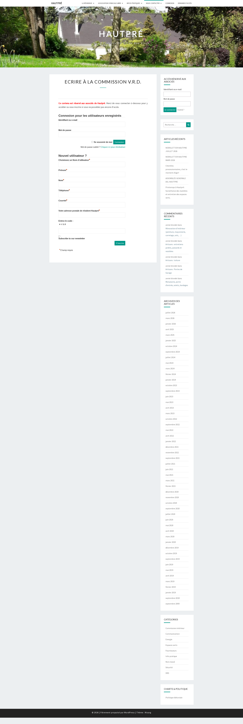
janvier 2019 (171, 592)
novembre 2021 (172, 452)
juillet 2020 (170, 514)
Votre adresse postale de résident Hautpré (79, 211)
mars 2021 (170, 480)
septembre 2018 (173, 598)
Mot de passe (64, 130)
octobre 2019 (171, 553)
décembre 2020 (172, 491)
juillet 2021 (170, 463)
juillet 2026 (170, 312)
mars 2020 (170, 536)
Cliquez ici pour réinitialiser (113, 147)
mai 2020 (169, 525)
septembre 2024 (173, 351)
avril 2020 (170, 531)
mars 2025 (170, 335)
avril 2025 (170, 329)
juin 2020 (169, 519)
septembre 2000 (173, 603)
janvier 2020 (171, 542)
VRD (167, 673)
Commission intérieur (175, 628)
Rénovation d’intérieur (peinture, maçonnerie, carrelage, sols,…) (176, 232)
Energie (169, 639)
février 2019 (171, 587)
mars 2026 (170, 318)
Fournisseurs (171, 650)
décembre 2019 (172, 547)
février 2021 (171, 486)
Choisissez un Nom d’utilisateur (74, 160)
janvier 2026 (171, 323)
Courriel (62, 201)
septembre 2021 (173, 458)
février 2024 (171, 374)
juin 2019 (169, 564)
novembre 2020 (172, 497)
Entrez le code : (65, 221)
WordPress (129, 712)
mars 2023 (170, 413)
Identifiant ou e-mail (67, 120)
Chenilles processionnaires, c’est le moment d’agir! (176, 169)
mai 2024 (169, 363)
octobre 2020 (171, 503)
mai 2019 (169, 570)
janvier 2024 (171, 379)
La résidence (87, 3)
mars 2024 (170, 368)
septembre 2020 (173, 508)
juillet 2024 (170, 357)
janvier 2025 (171, 340)
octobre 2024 (171, 346)
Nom (61, 180)
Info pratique (171, 656)
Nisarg (148, 712)
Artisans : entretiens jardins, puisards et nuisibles (174, 247)
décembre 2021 (172, 447)
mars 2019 (170, 581)
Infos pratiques (133, 3)
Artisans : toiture (173, 260)
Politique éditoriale (174, 697)
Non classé (170, 662)
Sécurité (169, 667)
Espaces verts (171, 645)
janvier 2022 (171, 441)
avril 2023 (170, 407)
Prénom (62, 170)
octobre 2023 (171, 385)
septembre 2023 (173, 391)
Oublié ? (180, 109)
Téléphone (64, 190)
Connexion (169, 3)
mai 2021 (169, 475)
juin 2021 (169, 469)
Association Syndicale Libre (109, 3)
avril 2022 (170, 435)
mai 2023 (169, 402)
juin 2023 (169, 396)
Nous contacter (153, 3)
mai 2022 (169, 430)
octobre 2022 (171, 419)
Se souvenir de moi (103, 142)
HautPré (56, 3)
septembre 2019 (173, 559)
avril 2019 (170, 575)
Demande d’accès (185, 3)
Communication (173, 634)
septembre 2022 (173, 424)
